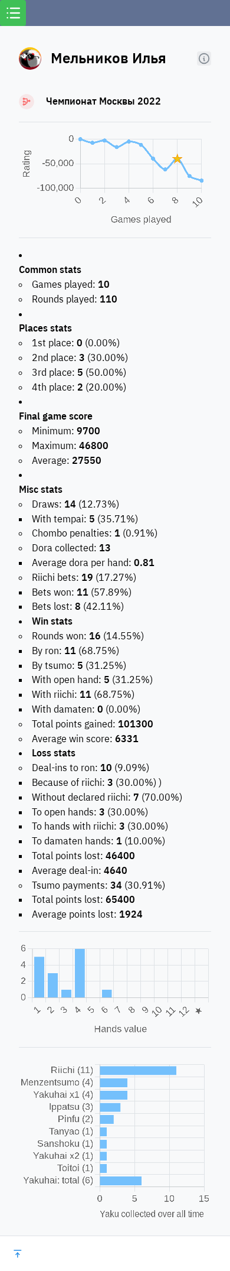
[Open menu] (13, 13)
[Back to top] (17, 1254)
